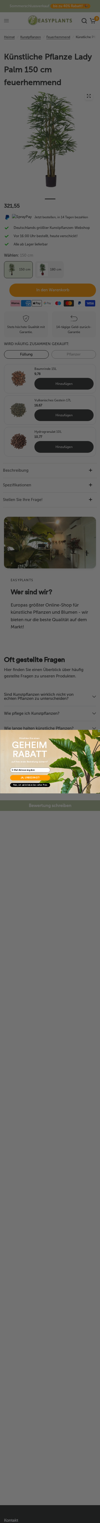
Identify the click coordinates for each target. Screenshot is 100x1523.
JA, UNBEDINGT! (30, 778)
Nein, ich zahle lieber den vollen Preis (30, 785)
